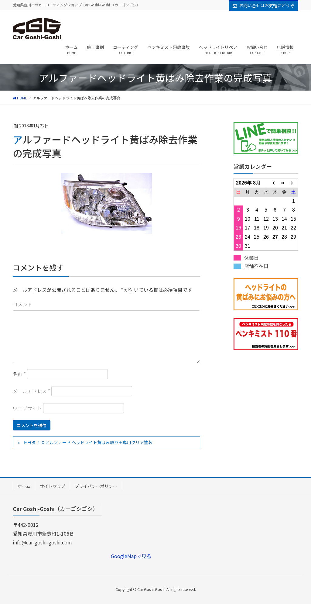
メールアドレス (31, 391)
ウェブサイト (27, 408)
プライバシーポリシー (96, 486)
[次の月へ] (293, 183)
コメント (22, 304)
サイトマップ (52, 486)
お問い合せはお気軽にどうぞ (266, 5)
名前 (19, 374)
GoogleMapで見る (131, 556)
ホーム (24, 486)
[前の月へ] (275, 183)
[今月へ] (284, 183)
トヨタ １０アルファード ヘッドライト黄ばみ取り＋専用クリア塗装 (87, 442)
